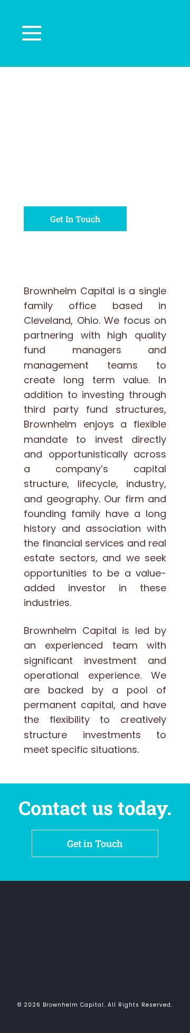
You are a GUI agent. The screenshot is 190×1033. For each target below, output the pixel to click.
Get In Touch (75, 218)
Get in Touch (95, 843)
